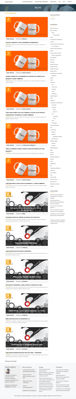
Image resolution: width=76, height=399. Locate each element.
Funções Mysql (56, 35)
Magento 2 (24, 39)
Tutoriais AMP (53, 177)
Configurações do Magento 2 (29, 145)
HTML (51, 80)
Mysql (23, 213)
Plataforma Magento (27, 1)
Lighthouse (52, 100)
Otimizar (52, 159)
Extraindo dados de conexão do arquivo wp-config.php (23, 217)
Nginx (51, 150)
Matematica (54, 93)
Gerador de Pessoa (54, 69)
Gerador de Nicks (54, 66)
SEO (59, 1)
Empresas (54, 89)
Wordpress (24, 247)
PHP (53, 114)
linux (51, 127)
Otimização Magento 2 (55, 157)
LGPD (51, 98)
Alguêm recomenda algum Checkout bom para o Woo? (29, 376)
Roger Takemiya (9, 1)
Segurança (52, 170)
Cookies (52, 41)
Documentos (54, 87)
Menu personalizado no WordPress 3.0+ (18, 319)
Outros (51, 161)
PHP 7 (53, 120)
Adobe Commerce (26, 72)
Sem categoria (53, 172)
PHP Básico (54, 123)
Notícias (52, 154)
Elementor (52, 60)
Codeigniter (55, 116)
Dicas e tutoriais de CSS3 (55, 53)
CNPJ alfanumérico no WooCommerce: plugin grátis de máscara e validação (57, 202)
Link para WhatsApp (54, 125)
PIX (51, 166)
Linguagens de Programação (56, 102)
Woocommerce (55, 138)
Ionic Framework (55, 46)
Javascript (54, 107)
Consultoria (53, 1)
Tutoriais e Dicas (53, 179)
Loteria (53, 91)
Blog (64, 1)
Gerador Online (53, 71)
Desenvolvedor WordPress (41, 1)
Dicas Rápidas (53, 57)
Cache (51, 37)
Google (51, 78)
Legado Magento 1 (54, 96)
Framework (54, 105)
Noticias (52, 152)
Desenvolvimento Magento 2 (56, 48)
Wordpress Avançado (54, 184)
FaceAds (53, 145)
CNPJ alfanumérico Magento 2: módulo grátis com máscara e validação (56, 196)
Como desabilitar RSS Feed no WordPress (18, 251)
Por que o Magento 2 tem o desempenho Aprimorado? (22, 42)
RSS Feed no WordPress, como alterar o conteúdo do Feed (24, 285)
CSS (53, 84)
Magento (53, 132)
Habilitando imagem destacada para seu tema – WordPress (24, 352)
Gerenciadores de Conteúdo (56, 73)
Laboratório (52, 82)
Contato (70, 1)
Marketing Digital (53, 141)
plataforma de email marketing (29, 390)
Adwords (53, 143)
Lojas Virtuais (53, 129)
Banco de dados (53, 30)
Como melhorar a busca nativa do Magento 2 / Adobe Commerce (25, 183)
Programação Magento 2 (55, 168)
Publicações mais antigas (11, 361)
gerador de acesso (54, 64)
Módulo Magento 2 (54, 147)
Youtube (52, 186)
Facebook (52, 62)
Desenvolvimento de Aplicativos (57, 44)
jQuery (54, 109)
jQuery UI (55, 111)
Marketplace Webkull (57, 136)
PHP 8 (54, 118)
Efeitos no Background (56, 55)
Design (51, 50)
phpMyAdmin (53, 163)
